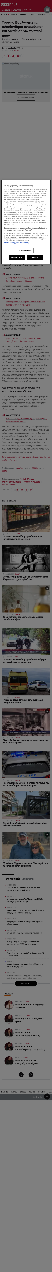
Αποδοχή (35, 257)
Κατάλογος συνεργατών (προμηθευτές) (16, 243)
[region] (26, 222)
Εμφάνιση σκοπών (25, 250)
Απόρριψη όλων (16, 257)
